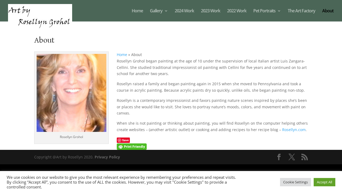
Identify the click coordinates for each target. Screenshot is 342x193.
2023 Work (210, 11)
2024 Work (184, 11)
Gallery (156, 11)
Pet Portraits (264, 11)
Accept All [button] (324, 182)
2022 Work (236, 11)
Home (137, 11)
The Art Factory (301, 11)
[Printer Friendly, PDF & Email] (132, 146)
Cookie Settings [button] (295, 182)
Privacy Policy (107, 156)
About (327, 11)
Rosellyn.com (294, 129)
